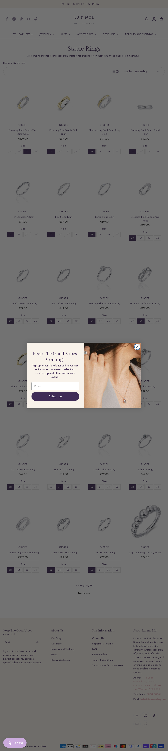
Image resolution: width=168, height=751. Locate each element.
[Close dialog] (137, 347)
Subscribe (55, 396)
